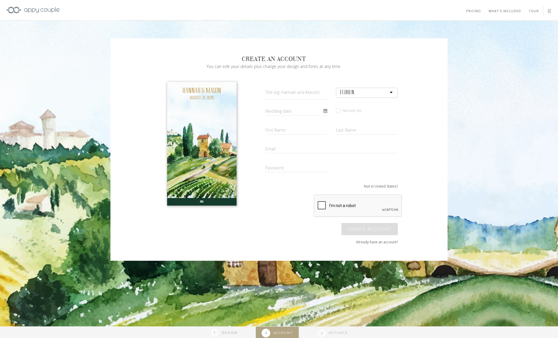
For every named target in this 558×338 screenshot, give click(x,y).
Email (270, 149)
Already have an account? (377, 242)
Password (274, 167)
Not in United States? (381, 186)
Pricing (473, 11)
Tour (534, 11)
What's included (505, 11)
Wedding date (278, 111)
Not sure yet (351, 110)
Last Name (346, 130)
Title (292, 92)
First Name (275, 130)
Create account (370, 229)
